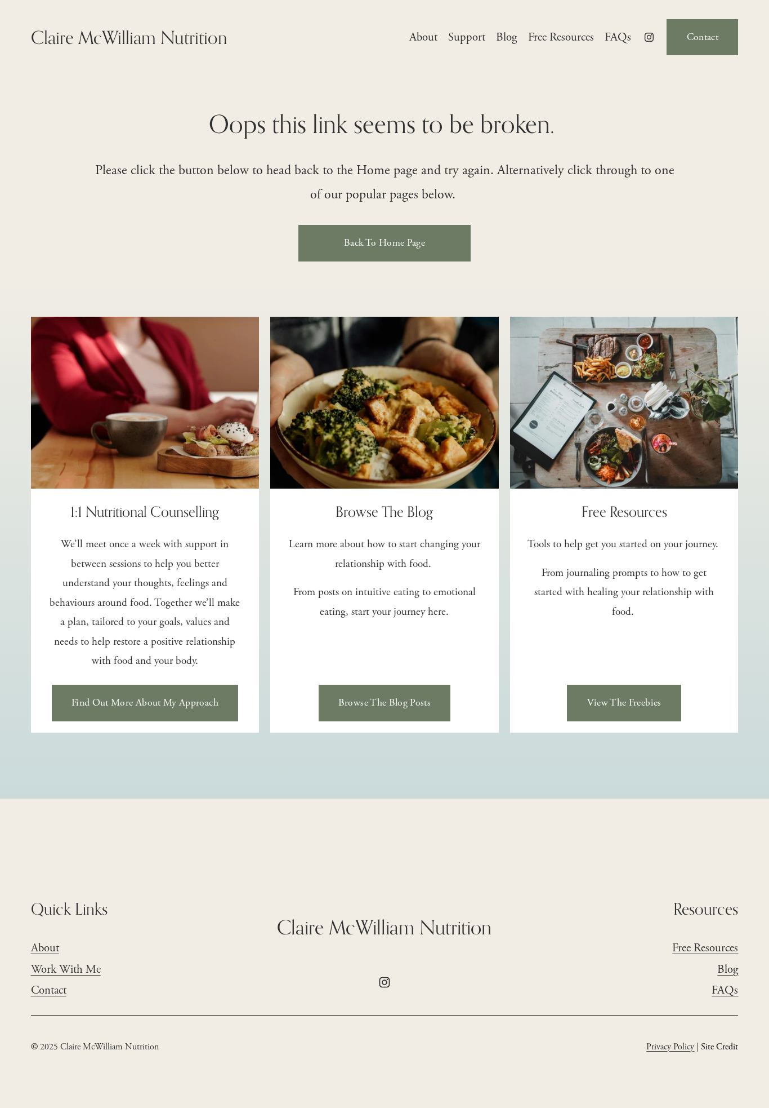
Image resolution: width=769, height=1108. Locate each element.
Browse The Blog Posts (384, 703)
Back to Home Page (384, 243)
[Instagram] (649, 37)
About (423, 37)
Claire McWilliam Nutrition (129, 37)
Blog (506, 37)
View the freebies (624, 703)
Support (466, 37)
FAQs (618, 37)
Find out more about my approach (144, 703)
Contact (702, 37)
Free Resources (561, 37)
